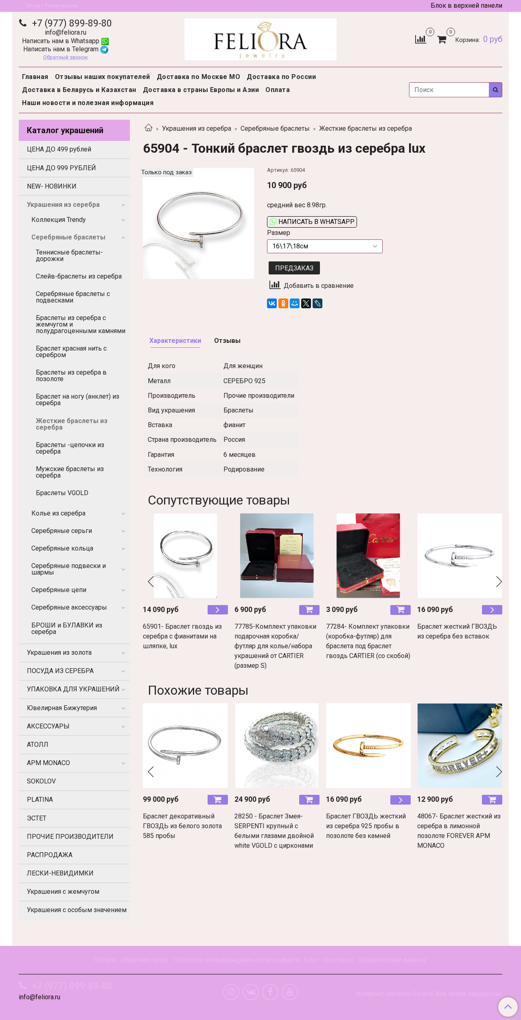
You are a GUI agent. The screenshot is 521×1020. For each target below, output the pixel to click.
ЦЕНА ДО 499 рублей (59, 149)
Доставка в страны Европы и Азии (201, 90)
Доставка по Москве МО (199, 77)
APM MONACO (48, 763)
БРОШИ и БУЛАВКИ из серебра (66, 628)
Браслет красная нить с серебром (71, 351)
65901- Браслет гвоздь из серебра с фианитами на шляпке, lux (182, 636)
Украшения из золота (59, 652)
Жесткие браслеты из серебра (365, 128)
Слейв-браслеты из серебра (79, 276)
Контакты (339, 960)
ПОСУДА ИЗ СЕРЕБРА (60, 671)
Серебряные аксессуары (69, 607)
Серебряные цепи (58, 590)
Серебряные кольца (62, 548)
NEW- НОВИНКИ (52, 186)
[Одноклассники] (283, 303)
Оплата (277, 90)
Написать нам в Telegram (61, 49)
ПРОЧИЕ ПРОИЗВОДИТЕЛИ (70, 836)
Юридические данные (393, 960)
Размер (278, 233)
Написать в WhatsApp (316, 222)
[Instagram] (231, 992)
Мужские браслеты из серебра (70, 472)
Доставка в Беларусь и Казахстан (79, 90)
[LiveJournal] (317, 303)
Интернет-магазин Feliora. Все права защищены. (429, 994)
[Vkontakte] (251, 992)
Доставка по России (281, 77)
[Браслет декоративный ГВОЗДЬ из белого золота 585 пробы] (185, 745)
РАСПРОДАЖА (49, 855)
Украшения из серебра (196, 128)
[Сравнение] (420, 39)
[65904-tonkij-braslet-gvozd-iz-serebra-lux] (198, 223)
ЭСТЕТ (36, 818)
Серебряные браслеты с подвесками (73, 297)
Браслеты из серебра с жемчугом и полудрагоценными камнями (80, 324)
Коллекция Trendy (58, 220)
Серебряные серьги (61, 531)
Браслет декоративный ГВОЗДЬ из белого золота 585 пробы (182, 826)
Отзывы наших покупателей (102, 77)
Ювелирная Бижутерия (62, 708)
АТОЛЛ (37, 744)
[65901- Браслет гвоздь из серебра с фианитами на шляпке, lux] (185, 555)
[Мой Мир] (295, 303)
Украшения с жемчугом (63, 891)
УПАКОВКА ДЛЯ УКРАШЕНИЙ (73, 689)
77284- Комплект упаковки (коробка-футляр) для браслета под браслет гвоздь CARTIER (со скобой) (368, 641)
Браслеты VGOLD (62, 493)
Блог (311, 960)
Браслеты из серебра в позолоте (71, 376)
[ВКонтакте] (272, 303)
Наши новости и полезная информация (87, 103)
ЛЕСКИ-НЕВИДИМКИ (60, 873)
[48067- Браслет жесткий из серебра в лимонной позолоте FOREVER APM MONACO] (459, 745)
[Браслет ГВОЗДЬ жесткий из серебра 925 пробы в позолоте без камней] (368, 745)
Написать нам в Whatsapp (61, 41)
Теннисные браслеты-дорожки (69, 255)
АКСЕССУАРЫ (48, 726)
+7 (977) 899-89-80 (71, 23)
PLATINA (40, 799)
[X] (306, 303)
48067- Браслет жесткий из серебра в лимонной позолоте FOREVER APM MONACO (459, 830)
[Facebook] (270, 992)
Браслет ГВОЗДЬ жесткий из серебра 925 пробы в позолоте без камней (366, 826)
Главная (35, 77)
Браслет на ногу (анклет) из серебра (77, 400)
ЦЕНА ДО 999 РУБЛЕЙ (61, 168)
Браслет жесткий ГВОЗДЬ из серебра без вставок (457, 631)
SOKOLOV (41, 781)
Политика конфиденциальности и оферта (236, 960)
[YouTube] (290, 992)
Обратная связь (144, 960)
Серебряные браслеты (275, 128)
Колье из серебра (58, 513)
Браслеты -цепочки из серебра (70, 448)
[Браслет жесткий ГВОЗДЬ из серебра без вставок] (459, 555)
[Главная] (148, 128)
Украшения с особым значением (77, 910)
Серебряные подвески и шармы (68, 569)
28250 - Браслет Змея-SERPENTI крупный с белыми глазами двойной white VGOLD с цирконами (274, 830)
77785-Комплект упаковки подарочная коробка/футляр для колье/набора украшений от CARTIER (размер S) (275, 646)
